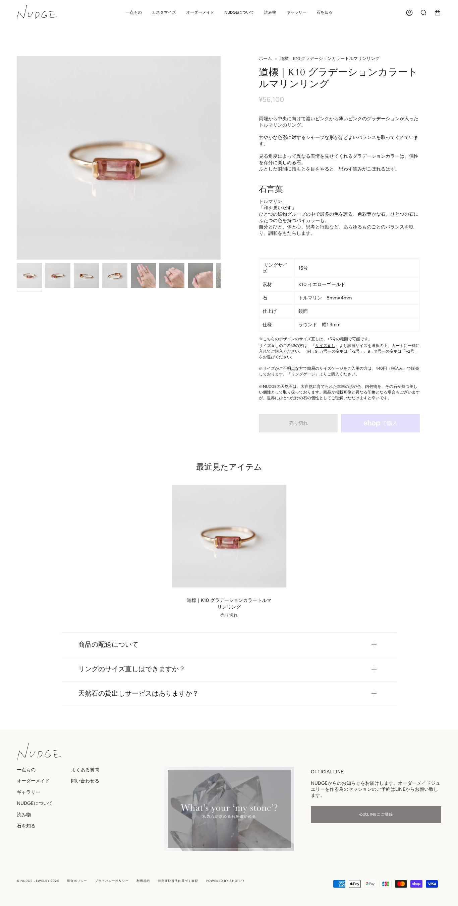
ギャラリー (28, 792)
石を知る (26, 826)
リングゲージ (303, 374)
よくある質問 (85, 770)
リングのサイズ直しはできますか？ (131, 669)
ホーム (265, 58)
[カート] (438, 12)
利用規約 (143, 881)
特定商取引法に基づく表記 (178, 881)
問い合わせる (85, 781)
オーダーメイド (33, 781)
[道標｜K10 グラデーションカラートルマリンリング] (229, 536)
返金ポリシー (77, 881)
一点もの (26, 770)
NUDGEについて (35, 803)
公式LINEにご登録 (376, 814)
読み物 (24, 815)
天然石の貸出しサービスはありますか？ (138, 693)
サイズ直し (325, 345)
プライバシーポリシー (112, 881)
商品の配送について (108, 644)
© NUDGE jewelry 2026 (38, 881)
